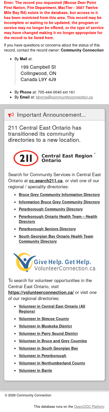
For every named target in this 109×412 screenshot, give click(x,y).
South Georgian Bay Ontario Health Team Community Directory (56, 238)
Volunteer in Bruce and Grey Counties (53, 340)
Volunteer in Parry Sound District (48, 333)
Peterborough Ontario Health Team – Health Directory (58, 219)
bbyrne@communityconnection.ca (64, 97)
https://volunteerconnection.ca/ (41, 292)
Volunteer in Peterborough (42, 355)
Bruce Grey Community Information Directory (59, 194)
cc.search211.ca (45, 180)
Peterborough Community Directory (51, 209)
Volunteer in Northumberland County (52, 363)
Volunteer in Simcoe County (44, 318)
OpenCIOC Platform (89, 406)
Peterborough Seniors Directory (47, 228)
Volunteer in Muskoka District (45, 326)
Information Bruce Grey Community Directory (59, 201)
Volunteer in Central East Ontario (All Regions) (52, 308)
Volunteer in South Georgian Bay (48, 348)
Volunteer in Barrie (35, 370)
